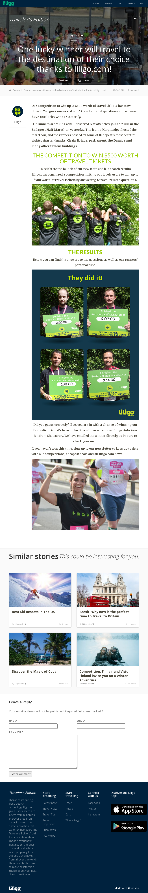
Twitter (92, 808)
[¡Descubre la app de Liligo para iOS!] (129, 809)
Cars (120, 3)
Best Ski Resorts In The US (33, 612)
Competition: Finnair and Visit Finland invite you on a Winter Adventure (103, 675)
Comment (16, 732)
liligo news (83, 80)
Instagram (94, 814)
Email (81, 720)
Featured (64, 80)
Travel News (50, 808)
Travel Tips (49, 814)
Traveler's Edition (29, 19)
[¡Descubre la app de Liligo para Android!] (129, 826)
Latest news (50, 803)
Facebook (94, 803)
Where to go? (135, 3)
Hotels (108, 3)
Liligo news (49, 830)
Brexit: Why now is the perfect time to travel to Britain (104, 614)
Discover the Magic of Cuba (34, 671)
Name (13, 720)
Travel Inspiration (49, 822)
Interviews (49, 835)
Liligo (71, 35)
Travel (95, 3)
